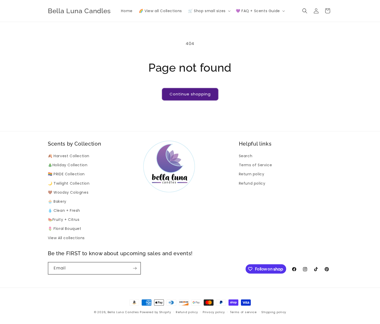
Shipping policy (273, 312)
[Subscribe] (134, 268)
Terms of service (243, 312)
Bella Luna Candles (123, 312)
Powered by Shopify (155, 312)
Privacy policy (214, 312)
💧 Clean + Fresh (64, 210)
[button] (209, 10)
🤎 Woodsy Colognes (68, 192)
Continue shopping (190, 94)
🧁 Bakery (57, 201)
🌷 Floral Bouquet (64, 228)
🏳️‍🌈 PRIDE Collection (66, 174)
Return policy (251, 174)
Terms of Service (255, 165)
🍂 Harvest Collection (68, 156)
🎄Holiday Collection (67, 165)
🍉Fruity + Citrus (64, 219)
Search (246, 156)
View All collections (66, 237)
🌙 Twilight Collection (69, 183)
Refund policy (252, 183)
